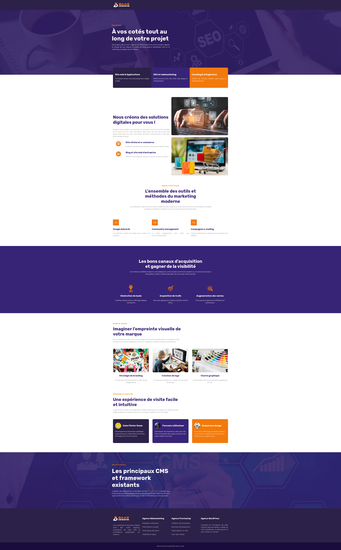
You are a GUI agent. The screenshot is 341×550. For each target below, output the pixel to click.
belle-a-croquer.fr (153, 491)
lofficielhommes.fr (122, 132)
